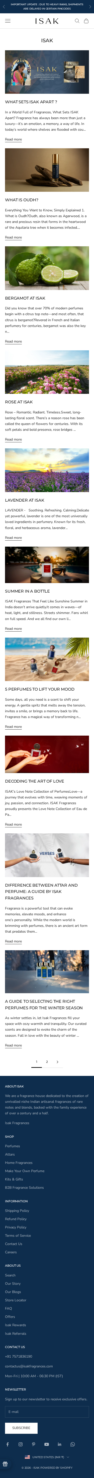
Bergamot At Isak (25, 298)
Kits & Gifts (14, 1179)
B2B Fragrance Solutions (24, 1187)
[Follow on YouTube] (46, 1444)
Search (10, 1275)
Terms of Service (18, 1235)
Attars (10, 1154)
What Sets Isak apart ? (31, 102)
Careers (11, 1252)
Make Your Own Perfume (24, 1171)
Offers (10, 1316)
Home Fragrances (19, 1162)
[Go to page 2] (57, 1062)
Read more (13, 139)
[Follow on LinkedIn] (59, 1444)
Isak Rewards (15, 1325)
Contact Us (13, 1244)
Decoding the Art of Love (34, 781)
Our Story (13, 1283)
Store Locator (15, 1300)
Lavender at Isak (24, 500)
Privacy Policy (15, 1227)
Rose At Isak (19, 402)
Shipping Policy (17, 1210)
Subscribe (21, 1428)
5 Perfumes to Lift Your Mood (39, 689)
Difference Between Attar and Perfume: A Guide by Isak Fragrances (41, 891)
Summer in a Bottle (27, 591)
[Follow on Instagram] (20, 1444)
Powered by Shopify (56, 1467)
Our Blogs (13, 1292)
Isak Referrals (15, 1333)
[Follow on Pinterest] (33, 1444)
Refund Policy (16, 1219)
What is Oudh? (21, 200)
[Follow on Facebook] (7, 1444)
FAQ (8, 1308)
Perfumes (12, 1146)
